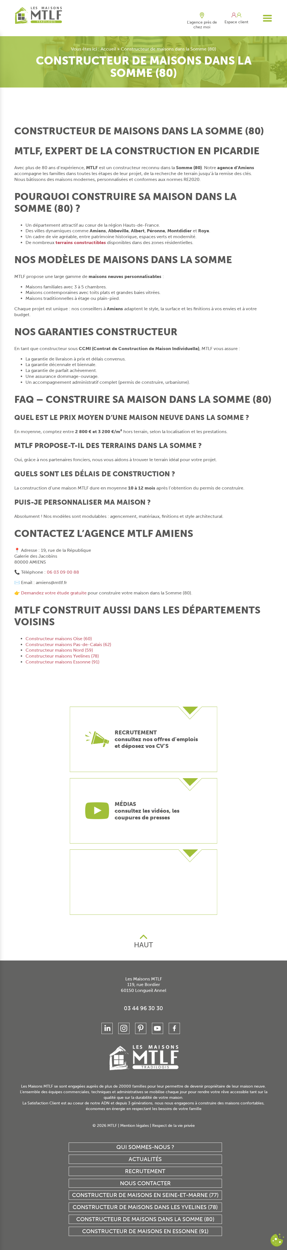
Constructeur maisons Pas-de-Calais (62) (68, 644)
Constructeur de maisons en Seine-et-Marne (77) (145, 1195)
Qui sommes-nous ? (145, 1147)
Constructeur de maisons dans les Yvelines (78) (145, 1207)
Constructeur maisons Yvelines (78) (62, 656)
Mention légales (134, 1125)
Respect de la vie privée (173, 1125)
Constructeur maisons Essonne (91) (62, 662)
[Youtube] (157, 1028)
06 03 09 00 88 (63, 572)
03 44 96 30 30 (143, 1008)
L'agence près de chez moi (202, 24)
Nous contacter (145, 1183)
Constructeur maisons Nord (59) (59, 650)
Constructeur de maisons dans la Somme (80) (145, 1219)
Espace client (236, 22)
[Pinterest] (140, 1028)
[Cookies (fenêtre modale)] (277, 1240)
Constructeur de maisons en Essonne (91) (145, 1231)
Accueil (108, 49)
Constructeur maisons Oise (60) (59, 638)
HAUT (143, 945)
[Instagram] (123, 1028)
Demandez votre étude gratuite (54, 593)
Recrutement (145, 1171)
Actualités (145, 1159)
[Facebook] (174, 1028)
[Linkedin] (107, 1028)
